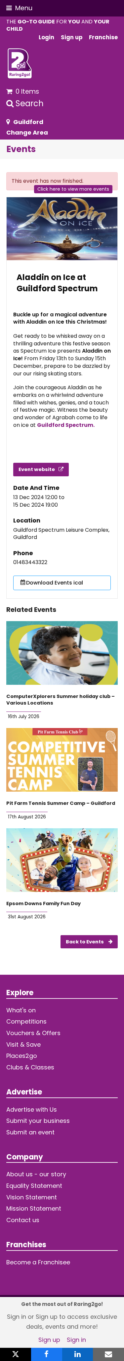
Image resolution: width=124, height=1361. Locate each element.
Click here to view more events (73, 189)
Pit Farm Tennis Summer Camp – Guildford (60, 803)
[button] (19, 8)
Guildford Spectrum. (66, 425)
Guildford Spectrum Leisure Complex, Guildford (61, 533)
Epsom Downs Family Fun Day (43, 903)
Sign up (49, 1340)
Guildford (28, 122)
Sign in (76, 1340)
